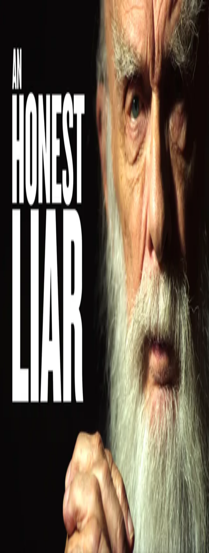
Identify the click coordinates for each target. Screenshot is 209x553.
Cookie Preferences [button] (30, 453)
